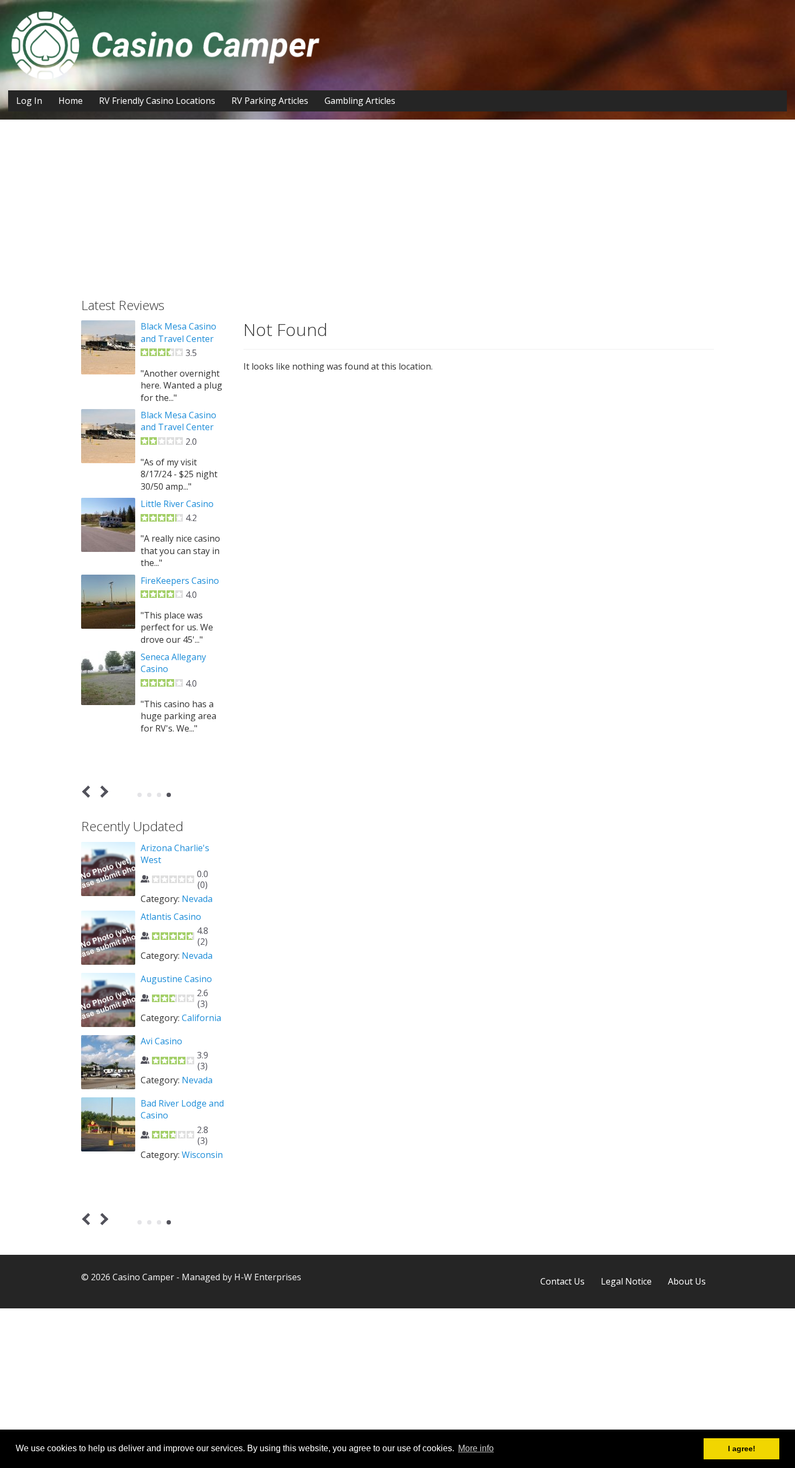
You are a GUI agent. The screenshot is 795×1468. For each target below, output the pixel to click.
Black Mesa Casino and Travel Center (178, 332)
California (201, 1018)
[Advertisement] (397, 217)
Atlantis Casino (171, 917)
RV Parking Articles (269, 101)
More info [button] (476, 1448)
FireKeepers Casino (180, 581)
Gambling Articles (359, 101)
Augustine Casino (176, 979)
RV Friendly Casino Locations (157, 101)
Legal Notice (626, 1281)
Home (70, 101)
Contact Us (562, 1281)
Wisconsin (202, 1155)
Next (102, 792)
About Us (687, 1281)
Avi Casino (161, 1041)
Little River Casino (177, 504)
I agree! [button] (742, 1448)
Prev (88, 792)
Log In (29, 101)
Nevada (197, 899)
